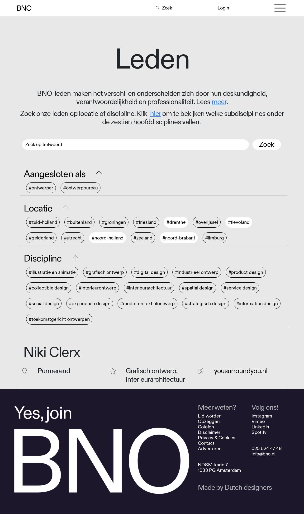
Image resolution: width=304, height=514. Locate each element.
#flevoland (239, 222)
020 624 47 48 (267, 448)
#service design (240, 288)
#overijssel (206, 222)
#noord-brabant (178, 238)
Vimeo (258, 421)
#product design (245, 272)
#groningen (114, 222)
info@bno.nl (264, 454)
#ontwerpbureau (80, 188)
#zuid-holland (43, 222)
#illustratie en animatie (52, 272)
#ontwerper (41, 188)
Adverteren (209, 449)
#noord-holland (108, 238)
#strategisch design (205, 304)
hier (155, 113)
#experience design (89, 304)
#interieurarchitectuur (149, 288)
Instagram (262, 416)
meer (219, 101)
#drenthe (175, 222)
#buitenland (79, 222)
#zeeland (142, 238)
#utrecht (73, 238)
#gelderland (41, 238)
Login (223, 8)
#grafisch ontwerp (105, 272)
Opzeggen (208, 421)
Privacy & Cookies (216, 438)
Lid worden (209, 416)
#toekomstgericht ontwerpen (59, 319)
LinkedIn (260, 427)
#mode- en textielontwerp (147, 304)
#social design (44, 304)
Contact (206, 443)
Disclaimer (209, 432)
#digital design (149, 272)
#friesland (146, 222)
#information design (257, 304)
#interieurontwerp (97, 288)
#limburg (214, 238)
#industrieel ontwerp (196, 272)
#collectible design (49, 288)
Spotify (259, 432)
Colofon (206, 427)
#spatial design (198, 288)
